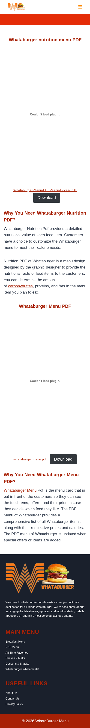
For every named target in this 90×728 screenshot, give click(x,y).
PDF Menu (12, 647)
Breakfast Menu (15, 641)
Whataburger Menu (21, 490)
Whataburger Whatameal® (22, 669)
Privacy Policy (14, 704)
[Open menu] (80, 6)
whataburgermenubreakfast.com (41, 602)
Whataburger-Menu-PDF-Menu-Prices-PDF (45, 190)
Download (46, 197)
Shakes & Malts (15, 658)
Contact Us (12, 698)
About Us (11, 693)
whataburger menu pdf (30, 459)
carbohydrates (20, 286)
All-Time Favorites (17, 652)
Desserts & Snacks (17, 663)
